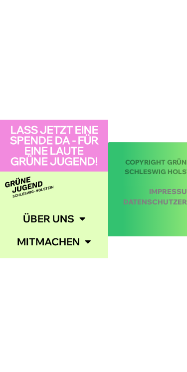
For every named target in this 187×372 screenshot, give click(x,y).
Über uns (48, 218)
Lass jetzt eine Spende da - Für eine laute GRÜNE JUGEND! (54, 145)
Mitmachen (48, 241)
